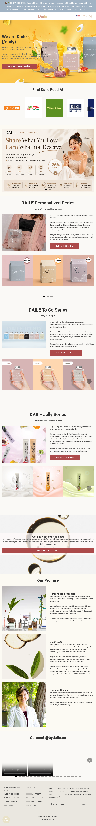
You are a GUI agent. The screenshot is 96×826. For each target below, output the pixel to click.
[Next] (89, 108)
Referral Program (34, 794)
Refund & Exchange (34, 801)
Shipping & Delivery (34, 798)
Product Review (10, 801)
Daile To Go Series (11, 794)
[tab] (46, 189)
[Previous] (6, 160)
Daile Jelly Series (12, 798)
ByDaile (54, 816)
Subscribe (85, 804)
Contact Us (31, 805)
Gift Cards (8, 805)
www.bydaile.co (48, 819)
